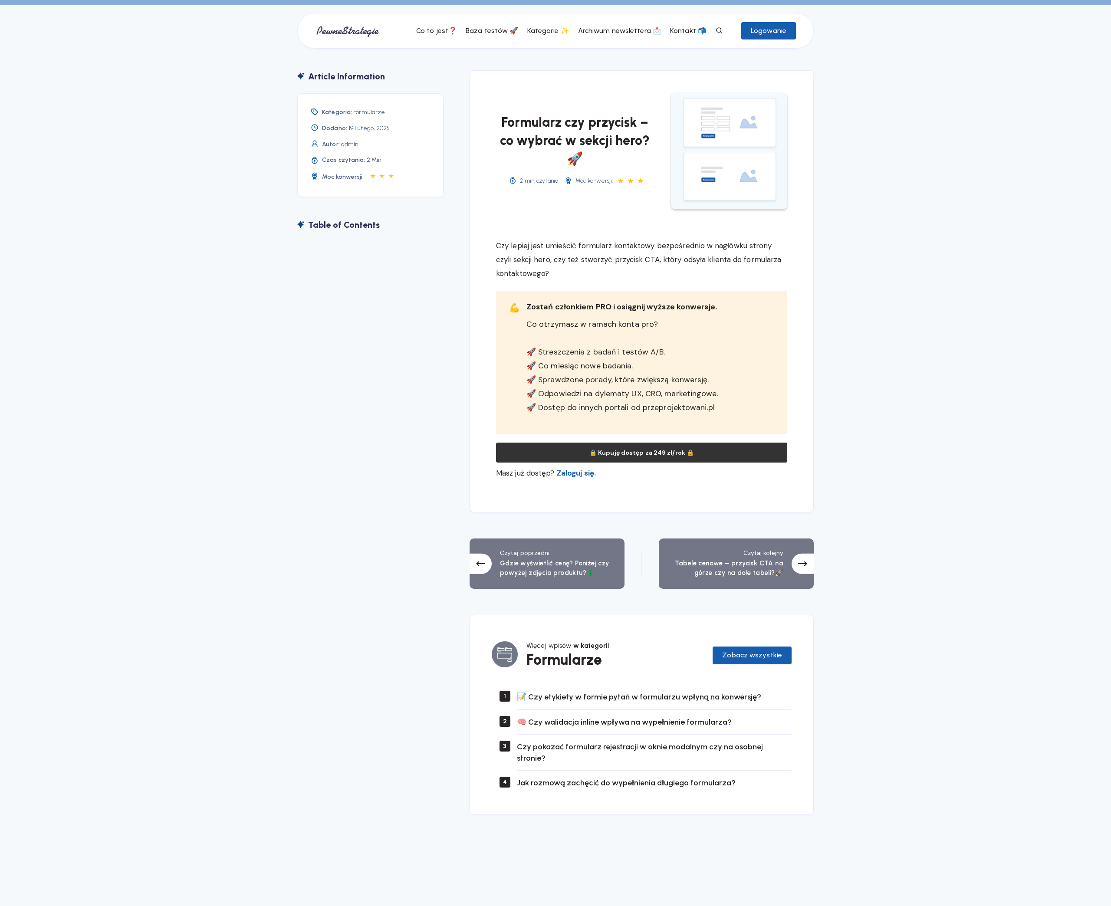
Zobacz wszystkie (752, 655)
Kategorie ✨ (548, 30)
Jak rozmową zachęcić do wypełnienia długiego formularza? (627, 783)
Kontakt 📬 (688, 30)
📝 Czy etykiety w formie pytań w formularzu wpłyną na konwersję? (639, 697)
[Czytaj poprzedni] (547, 563)
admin (350, 144)
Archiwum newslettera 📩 (619, 30)
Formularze (369, 112)
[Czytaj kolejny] (736, 563)
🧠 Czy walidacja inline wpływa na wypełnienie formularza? (624, 722)
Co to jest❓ (436, 30)
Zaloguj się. (576, 473)
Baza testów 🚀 (492, 30)
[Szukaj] (719, 30)
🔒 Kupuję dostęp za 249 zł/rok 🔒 (641, 452)
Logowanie (768, 30)
